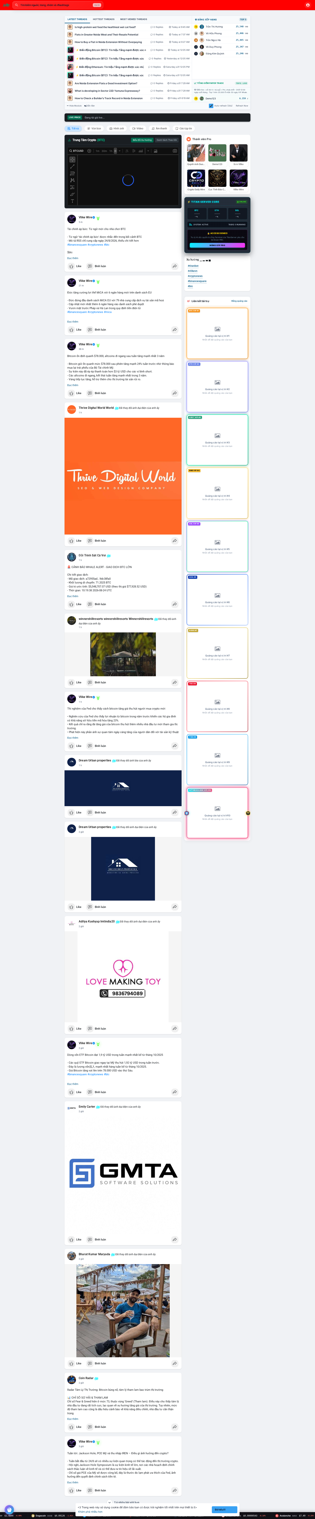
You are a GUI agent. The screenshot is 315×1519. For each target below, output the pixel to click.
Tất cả (75, 128)
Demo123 (211, 98)
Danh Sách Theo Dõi (167, 140)
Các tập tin (185, 128)
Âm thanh (161, 128)
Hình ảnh (118, 128)
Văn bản (96, 128)
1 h (80, 412)
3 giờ (81, 1446)
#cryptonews (95, 244)
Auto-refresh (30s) (223, 105)
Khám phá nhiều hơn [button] (90, 1511)
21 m (81, 285)
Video (139, 128)
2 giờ (81, 832)
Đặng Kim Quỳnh (215, 53)
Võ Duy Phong (213, 46)
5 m (81, 222)
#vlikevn (192, 270)
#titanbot (193, 265)
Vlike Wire (85, 217)
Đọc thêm (72, 258)
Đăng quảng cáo (239, 301)
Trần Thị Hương (214, 26)
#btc (106, 244)
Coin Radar (86, 1378)
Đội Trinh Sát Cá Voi (92, 555)
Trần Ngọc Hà (213, 40)
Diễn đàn (90, 105)
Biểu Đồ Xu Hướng (142, 140)
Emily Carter (87, 1106)
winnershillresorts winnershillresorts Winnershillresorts (116, 619)
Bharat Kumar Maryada (94, 1254)
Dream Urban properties (95, 760)
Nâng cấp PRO (217, 245)
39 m (81, 349)
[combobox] (57, 5)
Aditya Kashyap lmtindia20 (97, 921)
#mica (108, 312)
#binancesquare (77, 244)
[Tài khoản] (307, 5)
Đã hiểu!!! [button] (220, 1509)
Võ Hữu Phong (214, 33)
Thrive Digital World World (96, 408)
